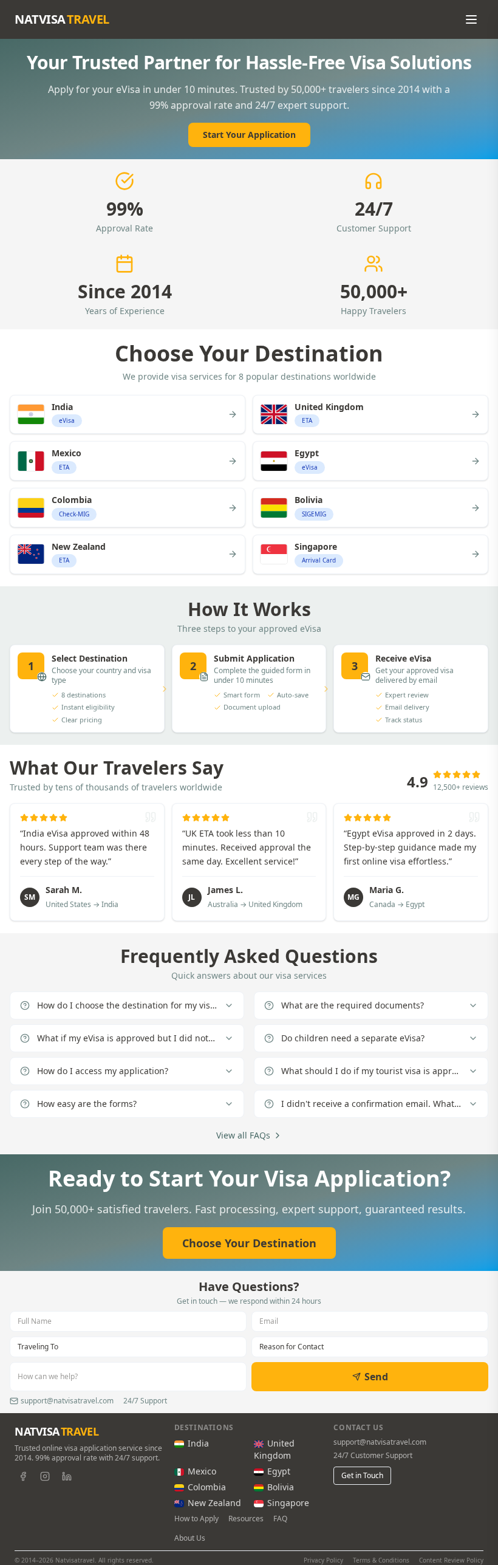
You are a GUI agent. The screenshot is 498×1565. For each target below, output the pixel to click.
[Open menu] (471, 19)
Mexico (202, 1471)
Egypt (278, 1471)
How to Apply (196, 1519)
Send (376, 1376)
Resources (246, 1519)
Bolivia (280, 1487)
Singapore (288, 1502)
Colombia (207, 1487)
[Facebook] (23, 1476)
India (198, 1443)
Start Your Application (249, 134)
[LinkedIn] (66, 1476)
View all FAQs (243, 1135)
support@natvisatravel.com (379, 1442)
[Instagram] (44, 1476)
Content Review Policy (451, 1560)
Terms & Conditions (381, 1560)
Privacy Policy (323, 1560)
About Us (189, 1538)
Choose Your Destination (249, 1243)
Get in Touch (362, 1475)
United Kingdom (274, 1449)
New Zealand (214, 1502)
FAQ (280, 1519)
